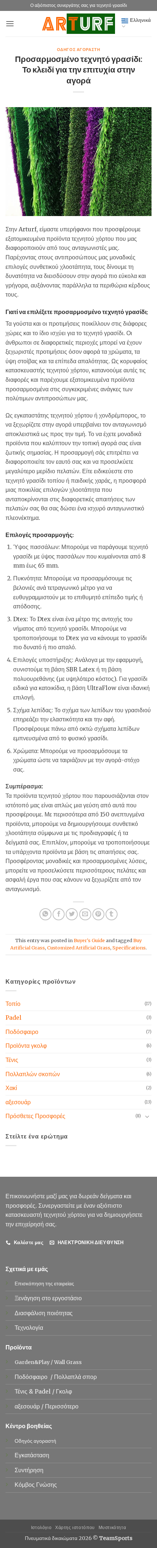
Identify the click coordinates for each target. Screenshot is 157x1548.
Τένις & (25, 1391)
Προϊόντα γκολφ (26, 1045)
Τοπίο (12, 1003)
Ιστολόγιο (41, 1527)
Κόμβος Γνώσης (36, 1484)
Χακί (11, 1088)
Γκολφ (64, 1391)
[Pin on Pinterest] (98, 914)
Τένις (11, 1059)
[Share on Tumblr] (112, 914)
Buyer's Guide (89, 940)
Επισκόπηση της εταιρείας (44, 1283)
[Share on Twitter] (72, 914)
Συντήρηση (29, 1470)
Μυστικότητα (112, 1527)
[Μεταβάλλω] (147, 1116)
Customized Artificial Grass (78, 948)
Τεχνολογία (29, 1327)
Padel (13, 1017)
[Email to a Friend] (85, 914)
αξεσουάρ (18, 1102)
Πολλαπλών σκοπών (32, 1074)
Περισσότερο (61, 1406)
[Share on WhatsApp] (45, 914)
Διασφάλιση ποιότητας (44, 1313)
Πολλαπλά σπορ (76, 1376)
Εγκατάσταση (32, 1455)
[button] (9, 23)
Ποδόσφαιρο (21, 1031)
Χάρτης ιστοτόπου (75, 1527)
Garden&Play (32, 1362)
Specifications (129, 948)
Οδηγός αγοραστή (78, 49)
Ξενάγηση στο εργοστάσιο (48, 1298)
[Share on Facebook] (59, 914)
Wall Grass (68, 1362)
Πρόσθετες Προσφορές (35, 1116)
